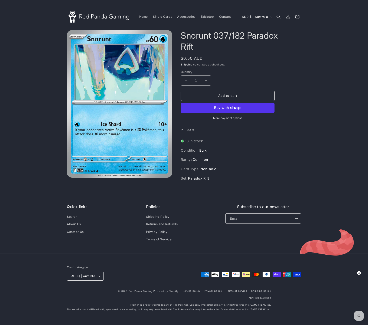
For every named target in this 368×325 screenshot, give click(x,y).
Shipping (187, 64)
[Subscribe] (296, 218)
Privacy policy (213, 290)
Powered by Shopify (166, 291)
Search (72, 216)
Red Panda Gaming (140, 291)
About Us (74, 224)
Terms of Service (159, 239)
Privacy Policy (156, 232)
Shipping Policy (158, 216)
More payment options (227, 118)
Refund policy (191, 290)
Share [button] (190, 130)
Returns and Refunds (162, 224)
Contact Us (75, 232)
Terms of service (236, 290)
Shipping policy (261, 290)
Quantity (186, 72)
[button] (278, 17)
